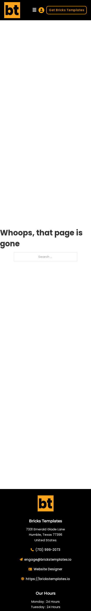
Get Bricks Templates (66, 10)
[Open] (34, 10)
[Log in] (41, 10)
